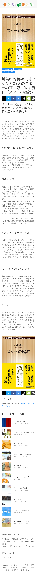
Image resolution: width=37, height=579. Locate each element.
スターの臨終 (25, 404)
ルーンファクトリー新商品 (22, 454)
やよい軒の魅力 (19, 443)
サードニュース (16, 565)
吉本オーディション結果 (22, 521)
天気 (26, 565)
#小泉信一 (18, 69)
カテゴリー (13, 567)
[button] (3, 4)
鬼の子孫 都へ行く (20, 466)
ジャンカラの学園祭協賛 (22, 510)
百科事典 (15, 570)
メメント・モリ (11, 406)
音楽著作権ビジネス (20, 421)
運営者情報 (25, 570)
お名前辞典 (24, 567)
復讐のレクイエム (19, 499)
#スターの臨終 (7, 69)
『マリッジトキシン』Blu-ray (23, 477)
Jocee (5, 565)
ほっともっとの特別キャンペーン (24, 432)
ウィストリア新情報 (20, 488)
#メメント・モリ (8, 72)
